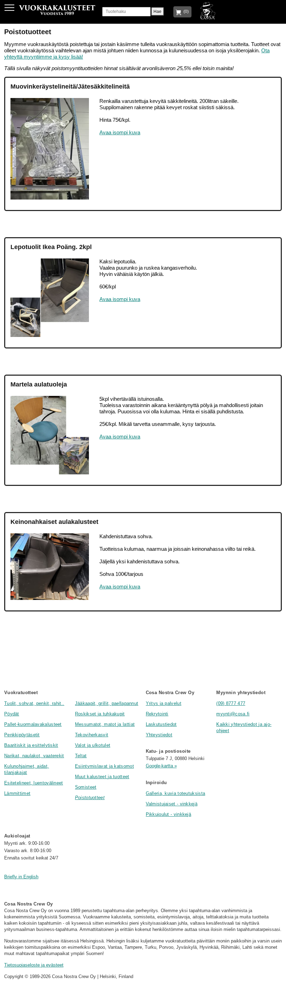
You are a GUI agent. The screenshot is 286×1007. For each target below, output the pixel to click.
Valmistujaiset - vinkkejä (172, 803)
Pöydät (11, 713)
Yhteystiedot (159, 734)
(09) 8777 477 (230, 703)
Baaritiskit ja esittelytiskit (31, 745)
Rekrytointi (157, 713)
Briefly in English (21, 876)
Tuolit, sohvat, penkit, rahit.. (34, 703)
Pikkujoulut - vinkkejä (168, 814)
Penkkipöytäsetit (22, 734)
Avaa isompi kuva (119, 132)
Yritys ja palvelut (163, 703)
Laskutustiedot (161, 724)
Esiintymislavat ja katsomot (104, 766)
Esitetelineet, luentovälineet (33, 783)
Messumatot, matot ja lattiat (105, 724)
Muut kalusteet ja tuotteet (102, 776)
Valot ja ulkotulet (92, 745)
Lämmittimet (17, 793)
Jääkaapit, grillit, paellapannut (106, 703)
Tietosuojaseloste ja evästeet (33, 965)
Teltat (81, 755)
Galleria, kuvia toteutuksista (175, 793)
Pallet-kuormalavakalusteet (33, 724)
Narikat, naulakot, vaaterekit (34, 755)
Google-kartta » (161, 765)
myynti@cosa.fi (232, 713)
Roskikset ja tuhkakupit (100, 713)
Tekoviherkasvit (91, 734)
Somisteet (86, 787)
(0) (185, 11)
